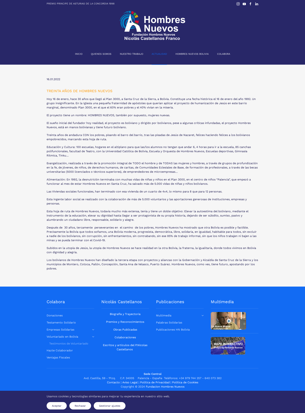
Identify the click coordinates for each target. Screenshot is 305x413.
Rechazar (80, 405)
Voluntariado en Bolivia (62, 336)
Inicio (78, 53)
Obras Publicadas (125, 329)
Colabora (223, 53)
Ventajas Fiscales (58, 357)
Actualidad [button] (159, 53)
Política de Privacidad (155, 382)
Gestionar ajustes (109, 405)
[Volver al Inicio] (152, 25)
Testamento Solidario (61, 322)
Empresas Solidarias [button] (60, 329)
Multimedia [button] (163, 315)
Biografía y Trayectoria (125, 314)
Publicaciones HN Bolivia (173, 329)
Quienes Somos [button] (101, 53)
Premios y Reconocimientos (125, 321)
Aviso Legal (130, 382)
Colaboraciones (125, 337)
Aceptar (56, 405)
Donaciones (55, 315)
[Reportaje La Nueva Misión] (228, 320)
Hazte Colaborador (60, 350)
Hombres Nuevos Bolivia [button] (192, 53)
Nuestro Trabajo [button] (131, 53)
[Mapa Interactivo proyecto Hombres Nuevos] (228, 345)
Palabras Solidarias (169, 322)
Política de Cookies (185, 382)
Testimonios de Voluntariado (68, 343)
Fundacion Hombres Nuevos (165, 386)
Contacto (113, 382)
